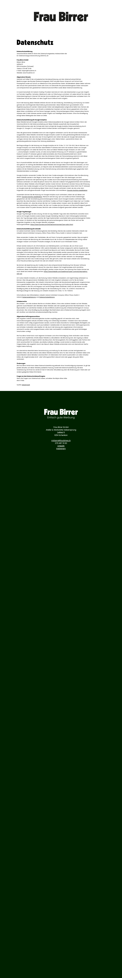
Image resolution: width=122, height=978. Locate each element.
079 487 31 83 (61, 443)
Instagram (61, 448)
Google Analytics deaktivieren (77, 190)
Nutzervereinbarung (29, 297)
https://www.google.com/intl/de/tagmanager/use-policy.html (51, 224)
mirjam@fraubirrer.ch (29, 71)
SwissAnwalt (26, 385)
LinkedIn (61, 446)
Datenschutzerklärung (47, 297)
